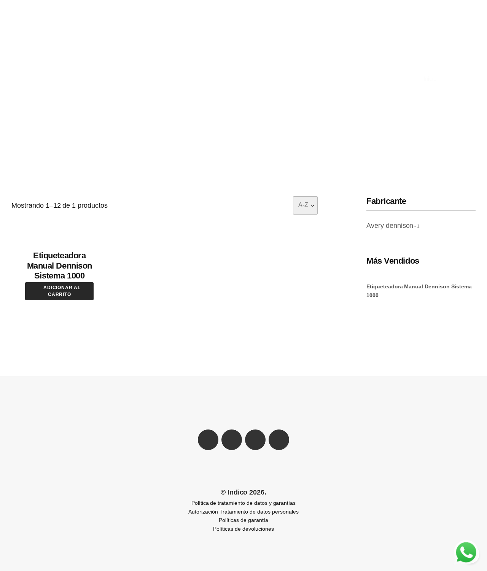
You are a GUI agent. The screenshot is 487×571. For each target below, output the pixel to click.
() (445, 4)
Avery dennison (389, 225)
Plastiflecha (154, 4)
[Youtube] (255, 439)
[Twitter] (231, 439)
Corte (281, 4)
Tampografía (355, 4)
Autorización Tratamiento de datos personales (243, 512)
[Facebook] (208, 439)
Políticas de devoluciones (243, 529)
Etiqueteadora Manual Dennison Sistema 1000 (59, 265)
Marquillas (247, 4)
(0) (468, 5)
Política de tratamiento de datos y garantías (243, 503)
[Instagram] (279, 439)
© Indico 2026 (243, 492)
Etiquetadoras (202, 4)
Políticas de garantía (243, 520)
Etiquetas (313, 4)
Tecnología (399, 4)
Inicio (430, 78)
